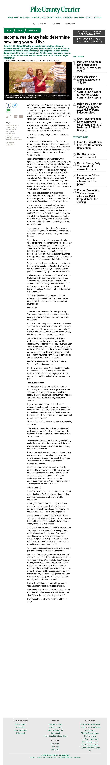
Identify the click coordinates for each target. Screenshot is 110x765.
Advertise (56, 24)
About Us (42, 24)
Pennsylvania (40, 60)
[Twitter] (14, 105)
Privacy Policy (59, 757)
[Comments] (8, 110)
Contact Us (70, 24)
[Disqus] (38, 633)
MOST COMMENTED (80, 137)
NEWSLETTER (89, 2)
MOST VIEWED (78, 57)
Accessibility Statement (72, 757)
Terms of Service (48, 757)
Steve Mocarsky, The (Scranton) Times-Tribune (20, 60)
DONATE (101, 2)
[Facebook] (8, 105)
